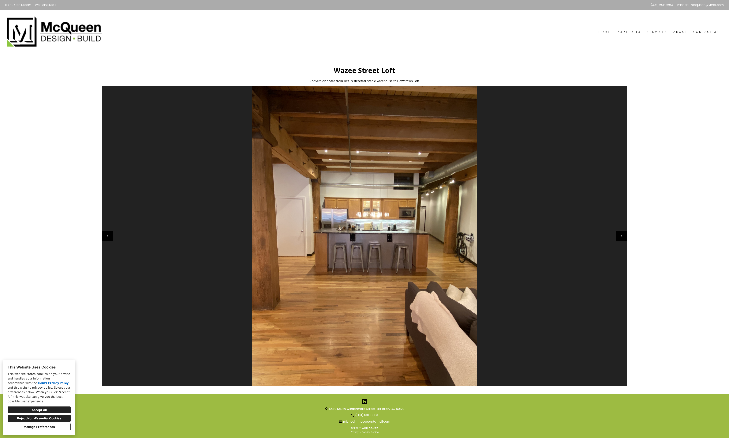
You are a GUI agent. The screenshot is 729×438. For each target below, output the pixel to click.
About (680, 32)
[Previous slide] (107, 236)
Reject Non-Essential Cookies (39, 418)
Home (604, 32)
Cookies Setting (370, 432)
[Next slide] (621, 236)
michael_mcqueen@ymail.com (700, 5)
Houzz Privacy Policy (53, 383)
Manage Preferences (39, 427)
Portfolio (629, 32)
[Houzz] (364, 401)
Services (657, 32)
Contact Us (706, 32)
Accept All (39, 410)
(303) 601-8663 (662, 5)
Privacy (354, 432)
